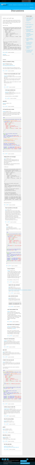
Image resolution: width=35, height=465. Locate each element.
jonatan (5, 420)
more (32, 53)
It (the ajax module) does (10, 90)
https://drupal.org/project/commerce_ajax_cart (11, 447)
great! (4, 427)
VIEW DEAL (14, 328)
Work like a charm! (6, 435)
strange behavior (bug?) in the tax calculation (29, 47)
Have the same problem (9, 418)
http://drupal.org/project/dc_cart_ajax (9, 65)
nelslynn (8, 270)
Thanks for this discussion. (9, 338)
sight (3, 351)
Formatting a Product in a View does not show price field (29, 51)
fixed (7, 224)
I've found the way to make (8, 109)
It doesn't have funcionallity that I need (12, 73)
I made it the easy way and (8, 359)
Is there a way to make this (9, 406)
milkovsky (4, 103)
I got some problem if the (12, 309)
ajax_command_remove (13, 296)
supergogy (4, 54)
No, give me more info (25, 463)
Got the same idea (7, 444)
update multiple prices (29, 24)
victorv (4, 361)
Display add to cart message (10, 156)
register (6, 52)
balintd (4, 63)
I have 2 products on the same (11, 207)
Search (23, 1)
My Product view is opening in (13, 324)
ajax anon (5, 349)
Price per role (28, 22)
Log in (3, 52)
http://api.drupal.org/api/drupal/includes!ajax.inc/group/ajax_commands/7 (19, 289)
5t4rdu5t (4, 111)
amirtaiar (4, 437)
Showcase (31, 7)
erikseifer (5, 446)
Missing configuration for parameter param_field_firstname (29, 30)
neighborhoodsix (6, 408)
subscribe (5, 101)
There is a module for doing (8, 61)
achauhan (5, 340)
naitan (5, 158)
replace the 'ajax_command (14, 284)
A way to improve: (11, 268)
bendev (8, 311)
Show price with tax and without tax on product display (29, 43)
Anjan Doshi (9, 326)
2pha (6, 209)
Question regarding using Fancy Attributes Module (29, 39)
